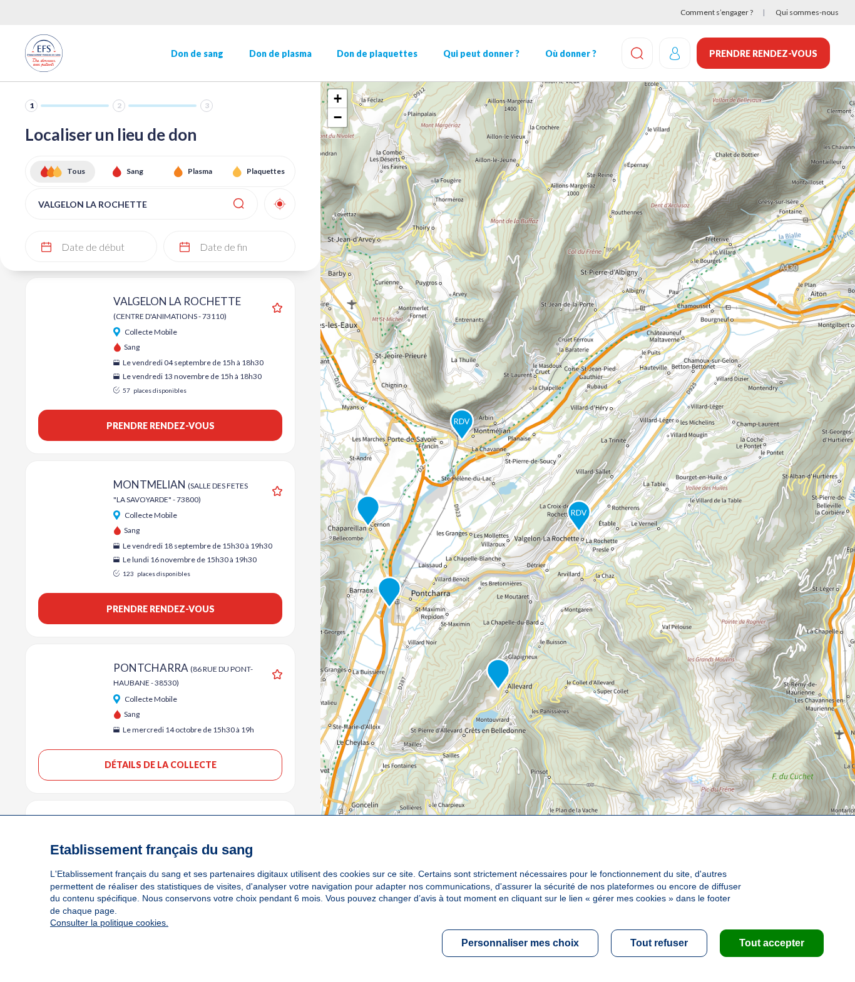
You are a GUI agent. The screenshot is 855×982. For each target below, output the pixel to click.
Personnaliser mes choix (520, 943)
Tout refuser (659, 943)
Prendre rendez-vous (763, 53)
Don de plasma (280, 53)
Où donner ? (570, 53)
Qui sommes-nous (807, 12)
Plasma (200, 171)
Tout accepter (771, 943)
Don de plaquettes (377, 53)
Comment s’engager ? (716, 12)
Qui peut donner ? (481, 53)
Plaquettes (266, 171)
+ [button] (338, 98)
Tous (76, 171)
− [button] (338, 117)
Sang (134, 171)
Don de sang (197, 53)
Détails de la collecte (161, 764)
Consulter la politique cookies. (109, 923)
